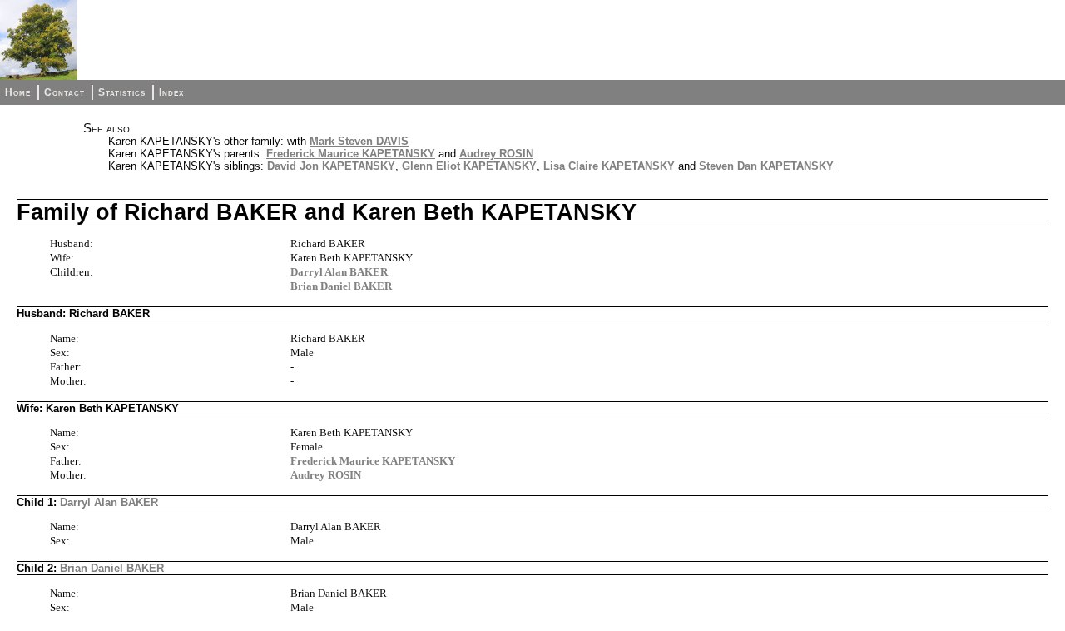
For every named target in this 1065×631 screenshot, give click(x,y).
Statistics (122, 92)
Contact (64, 92)
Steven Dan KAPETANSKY (766, 166)
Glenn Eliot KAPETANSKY (469, 166)
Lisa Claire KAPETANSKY (609, 166)
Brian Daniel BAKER (341, 286)
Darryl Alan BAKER (339, 272)
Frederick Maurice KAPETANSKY (350, 153)
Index (171, 92)
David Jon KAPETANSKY (331, 166)
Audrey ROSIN (496, 153)
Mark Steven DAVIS (359, 141)
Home (18, 92)
